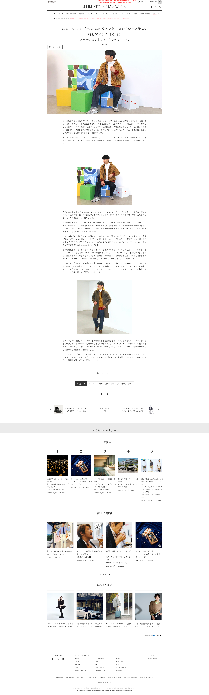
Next (113, 394)
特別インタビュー (80, 670)
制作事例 (119, 670)
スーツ (60, 14)
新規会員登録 (153, 1)
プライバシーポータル (146, 677)
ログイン (143, 1)
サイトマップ (80, 677)
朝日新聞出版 (70, 677)
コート (97, 14)
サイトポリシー (92, 677)
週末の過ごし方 (100, 670)
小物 (128, 14)
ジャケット (106, 14)
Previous (96, 394)
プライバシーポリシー (114, 677)
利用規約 (102, 677)
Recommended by (148, 635)
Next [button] (154, 14)
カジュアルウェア (121, 667)
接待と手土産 (145, 14)
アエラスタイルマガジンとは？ (85, 655)
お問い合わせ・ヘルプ (104, 682)
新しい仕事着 (71, 14)
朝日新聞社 (59, 677)
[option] (51, 14)
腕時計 (81, 14)
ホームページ (117, 212)
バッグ (90, 14)
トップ (53, 14)
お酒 (135, 14)
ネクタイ (115, 14)
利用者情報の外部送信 (130, 677)
